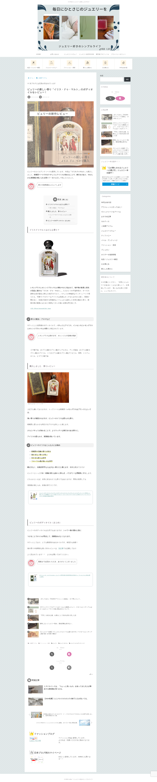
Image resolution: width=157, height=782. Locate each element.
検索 (101, 76)
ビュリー (55, 643)
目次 (59, 199)
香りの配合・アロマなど (57, 208)
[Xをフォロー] (52, 654)
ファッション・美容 (45, 643)
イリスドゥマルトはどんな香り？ (59, 204)
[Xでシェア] (52, 667)
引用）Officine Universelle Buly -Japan (40, 308)
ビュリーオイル (64, 643)
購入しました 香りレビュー (57, 211)
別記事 (60, 548)
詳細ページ (115, 184)
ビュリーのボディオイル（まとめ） (59, 220)
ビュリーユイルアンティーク (77, 643)
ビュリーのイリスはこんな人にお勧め (60, 216)
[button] (69, 667)
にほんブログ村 (35, 741)
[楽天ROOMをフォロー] (69, 654)
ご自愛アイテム (33, 643)
